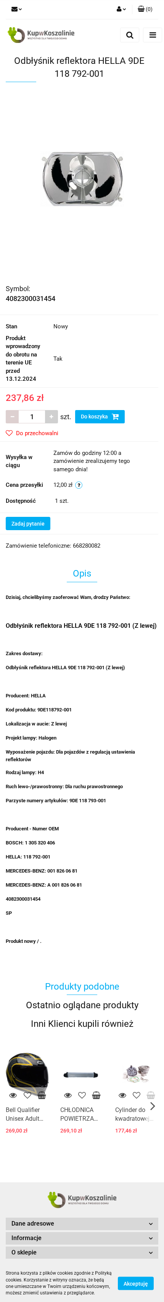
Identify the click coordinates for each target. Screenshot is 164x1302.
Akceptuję (136, 1283)
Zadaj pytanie (28, 524)
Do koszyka (95, 416)
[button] (145, 9)
